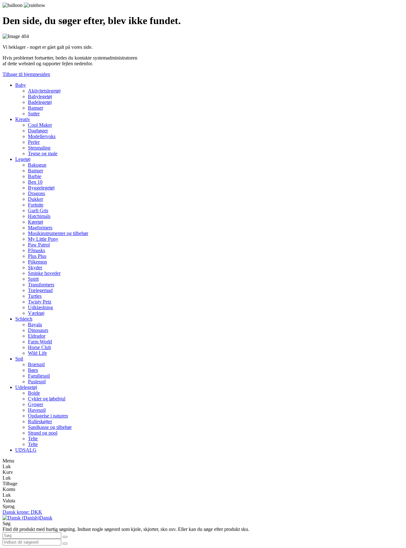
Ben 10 (35, 182)
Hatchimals (39, 216)
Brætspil (36, 364)
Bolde (34, 393)
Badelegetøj (40, 102)
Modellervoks (42, 136)
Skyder (35, 267)
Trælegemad (40, 290)
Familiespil (39, 376)
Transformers (41, 284)
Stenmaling (39, 147)
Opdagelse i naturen (48, 415)
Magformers (40, 227)
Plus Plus (37, 256)
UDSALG (25, 450)
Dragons (36, 193)
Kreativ (22, 119)
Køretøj (35, 222)
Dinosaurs (38, 330)
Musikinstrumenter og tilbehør (58, 233)
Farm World (40, 341)
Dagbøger (38, 130)
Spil (19, 358)
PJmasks (36, 250)
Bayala (35, 324)
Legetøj (22, 159)
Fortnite (35, 204)
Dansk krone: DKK (22, 512)
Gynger (35, 404)
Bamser (35, 108)
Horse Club (39, 347)
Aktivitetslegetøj (44, 90)
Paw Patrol (39, 244)
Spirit (33, 279)
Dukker (35, 199)
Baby (20, 85)
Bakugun (37, 165)
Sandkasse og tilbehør (50, 427)
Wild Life (37, 353)
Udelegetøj (26, 387)
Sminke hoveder (44, 273)
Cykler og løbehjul (46, 398)
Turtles (35, 296)
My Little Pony (43, 239)
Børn (33, 370)
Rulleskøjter (40, 421)
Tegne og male (42, 153)
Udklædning (40, 307)
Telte (33, 438)
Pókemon (37, 261)
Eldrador (36, 336)
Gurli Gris (38, 210)
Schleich (23, 319)
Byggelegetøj (41, 187)
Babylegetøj (40, 96)
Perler (34, 142)
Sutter (34, 113)
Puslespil (37, 381)
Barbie (34, 176)
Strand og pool (42, 433)
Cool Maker (40, 125)
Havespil (37, 410)
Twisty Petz (39, 301)
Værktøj (36, 313)
